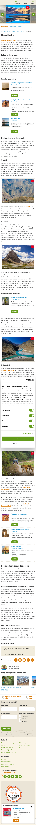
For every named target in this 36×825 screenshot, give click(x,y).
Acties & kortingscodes (8, 752)
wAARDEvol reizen (7, 747)
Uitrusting (22, 743)
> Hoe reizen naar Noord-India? (13, 654)
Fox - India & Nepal (16, 546)
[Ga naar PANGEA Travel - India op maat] (5, 301)
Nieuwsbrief (5, 766)
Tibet (33, 688)
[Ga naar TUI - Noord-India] (5, 122)
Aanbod (20, 27)
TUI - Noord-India (15, 119)
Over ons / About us (7, 764)
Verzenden (6, 729)
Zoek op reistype (24, 745)
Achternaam (23, 706)
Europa (23, 718)
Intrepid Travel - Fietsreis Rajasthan (20, 529)
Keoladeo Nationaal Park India (8, 689)
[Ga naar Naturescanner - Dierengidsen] (5, 517)
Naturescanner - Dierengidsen (19, 514)
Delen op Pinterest (27, 7)
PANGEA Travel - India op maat (19, 297)
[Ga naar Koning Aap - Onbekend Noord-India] (5, 103)
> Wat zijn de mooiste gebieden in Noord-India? (16, 649)
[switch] (31, 415)
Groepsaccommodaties (26, 747)
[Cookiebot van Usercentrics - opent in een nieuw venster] (26, 380)
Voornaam (4, 706)
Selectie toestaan (18, 444)
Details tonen (26, 433)
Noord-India (4, 27)
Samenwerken (6, 761)
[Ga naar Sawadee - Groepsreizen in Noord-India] (5, 86)
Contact (3, 759)
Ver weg (24, 721)
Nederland (24, 716)
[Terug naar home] (4, 2)
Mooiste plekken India (8, 40)
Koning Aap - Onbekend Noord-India (20, 100)
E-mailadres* (5, 713)
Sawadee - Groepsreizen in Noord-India (21, 83)
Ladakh (27, 207)
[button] (2, 14)
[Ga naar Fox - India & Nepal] (5, 550)
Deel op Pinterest (32, 181)
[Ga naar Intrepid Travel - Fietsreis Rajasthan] (5, 533)
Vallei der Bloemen (7, 370)
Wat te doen (13, 27)
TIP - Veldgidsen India (18, 809)
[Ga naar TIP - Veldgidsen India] (7, 812)
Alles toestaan (18, 438)
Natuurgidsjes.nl (6, 750)
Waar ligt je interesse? (26, 713)
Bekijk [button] (15, 95)
